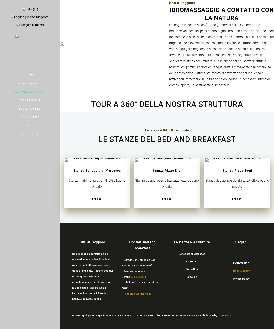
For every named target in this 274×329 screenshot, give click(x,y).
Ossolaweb (224, 315)
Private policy (241, 278)
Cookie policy (241, 270)
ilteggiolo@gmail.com (137, 293)
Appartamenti (30, 100)
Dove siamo (30, 117)
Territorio (30, 134)
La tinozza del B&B (30, 92)
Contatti (30, 125)
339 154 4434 (138, 276)
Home (30, 75)
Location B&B (30, 108)
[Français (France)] (30, 25)
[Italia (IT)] (30, 9)
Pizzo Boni (191, 269)
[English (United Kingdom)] (30, 17)
